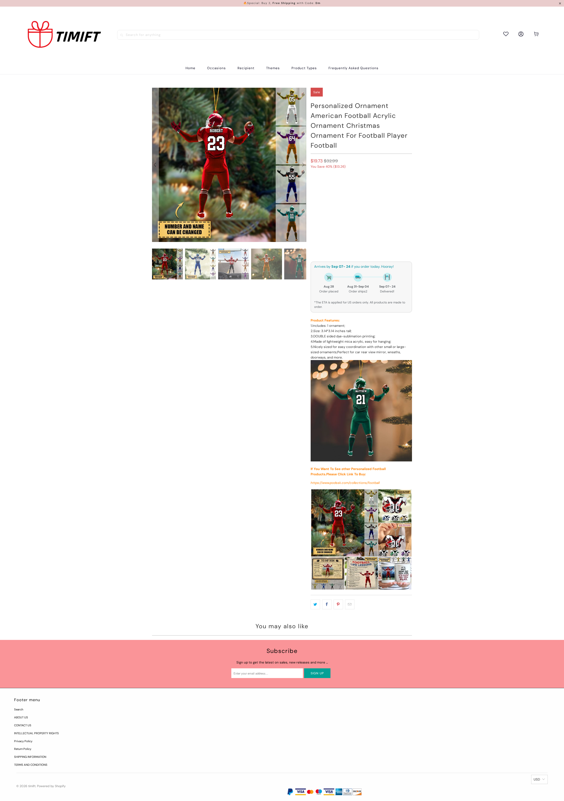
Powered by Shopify (51, 786)
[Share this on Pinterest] (338, 604)
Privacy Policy (23, 741)
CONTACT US (22, 725)
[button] (216, 68)
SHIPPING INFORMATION (30, 757)
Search (18, 709)
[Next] (302, 165)
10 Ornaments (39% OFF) (331, 210)
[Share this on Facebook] (327, 604)
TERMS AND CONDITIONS (30, 765)
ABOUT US (21, 717)
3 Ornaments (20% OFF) (331, 198)
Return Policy (22, 749)
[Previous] (155, 165)
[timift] (64, 34)
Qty (313, 234)
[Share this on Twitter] (315, 604)
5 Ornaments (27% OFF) (373, 198)
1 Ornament (322, 186)
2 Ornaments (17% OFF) (355, 186)
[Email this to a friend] (349, 604)
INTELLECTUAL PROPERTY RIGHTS (36, 733)
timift (31, 786)
